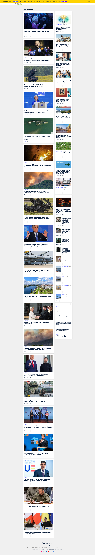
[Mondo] (28, 547)
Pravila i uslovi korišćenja (50, 549)
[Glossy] (45, 547)
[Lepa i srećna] (49, 547)
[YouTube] (49, 552)
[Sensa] (57, 547)
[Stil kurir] (42, 547)
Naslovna (25, 6)
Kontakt (37, 549)
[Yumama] (61, 547)
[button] (26, 36)
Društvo (29, 6)
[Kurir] (33, 547)
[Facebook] (44, 552)
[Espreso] (36, 547)
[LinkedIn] (46, 552)
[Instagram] (42, 552)
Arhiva (61, 549)
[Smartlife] (53, 547)
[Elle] (40, 547)
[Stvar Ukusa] (66, 547)
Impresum (34, 549)
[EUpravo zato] (4, 1)
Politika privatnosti (57, 549)
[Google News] (53, 552)
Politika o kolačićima (42, 549)
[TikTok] (51, 552)
